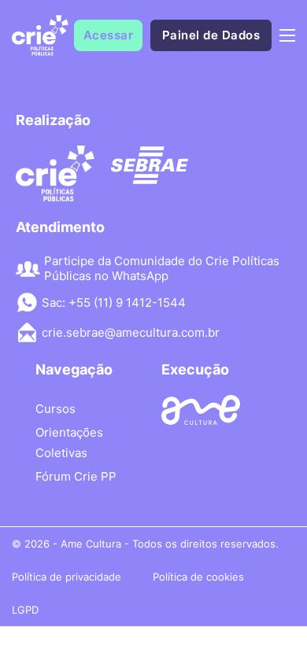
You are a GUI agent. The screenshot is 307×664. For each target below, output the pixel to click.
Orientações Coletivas (69, 442)
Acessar (108, 35)
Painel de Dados (211, 35)
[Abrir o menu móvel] (287, 35)
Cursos (55, 408)
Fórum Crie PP (76, 476)
